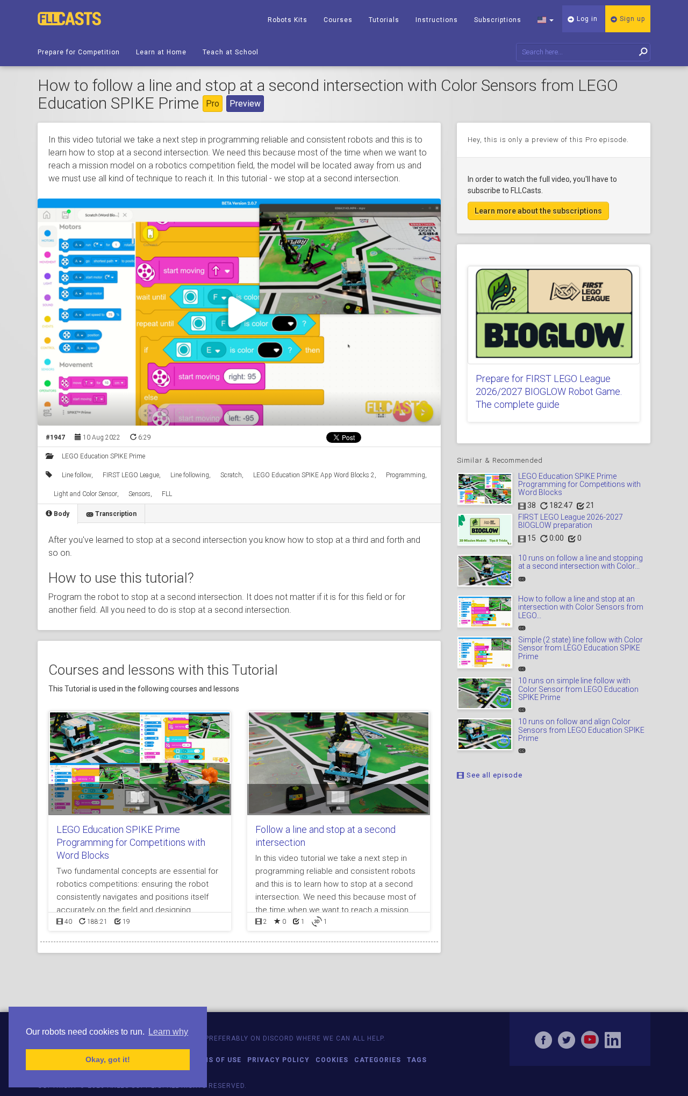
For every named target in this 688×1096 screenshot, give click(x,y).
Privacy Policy (278, 1060)
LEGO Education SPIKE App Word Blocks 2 (314, 475)
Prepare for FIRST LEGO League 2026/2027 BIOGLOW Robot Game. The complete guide (549, 391)
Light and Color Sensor (85, 494)
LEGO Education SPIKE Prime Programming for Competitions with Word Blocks (130, 842)
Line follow (76, 475)
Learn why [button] (168, 1031)
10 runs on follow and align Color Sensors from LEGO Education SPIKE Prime (581, 730)
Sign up (631, 19)
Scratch (231, 475)
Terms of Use (214, 1060)
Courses (338, 20)
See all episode (493, 775)
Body (60, 514)
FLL (167, 494)
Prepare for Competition (79, 52)
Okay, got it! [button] (107, 1059)
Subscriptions (497, 20)
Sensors (139, 494)
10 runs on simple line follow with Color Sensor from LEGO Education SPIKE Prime (578, 689)
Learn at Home (161, 52)
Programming (405, 475)
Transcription (115, 514)
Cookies (332, 1060)
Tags (417, 1060)
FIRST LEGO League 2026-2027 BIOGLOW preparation (570, 521)
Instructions (436, 20)
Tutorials (384, 20)
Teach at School (231, 52)
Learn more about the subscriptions (538, 211)
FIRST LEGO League (131, 475)
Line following (189, 475)
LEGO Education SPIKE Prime (103, 456)
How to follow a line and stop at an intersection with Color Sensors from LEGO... (580, 607)
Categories (377, 1060)
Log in (586, 19)
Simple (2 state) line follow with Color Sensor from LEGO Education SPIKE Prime (580, 648)
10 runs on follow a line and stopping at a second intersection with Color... (580, 562)
